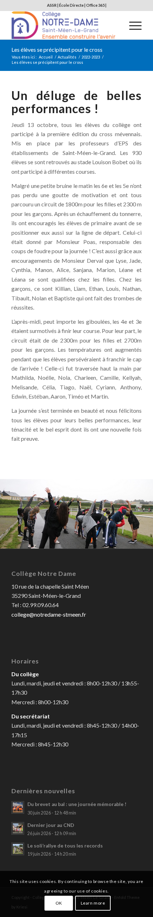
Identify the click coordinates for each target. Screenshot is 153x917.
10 (56, 541)
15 (85, 541)
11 (62, 541)
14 (79, 541)
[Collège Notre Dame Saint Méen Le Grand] (63, 25)
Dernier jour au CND (50, 825)
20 (113, 541)
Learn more (93, 903)
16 (90, 541)
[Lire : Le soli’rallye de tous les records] (17, 849)
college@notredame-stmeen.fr (48, 614)
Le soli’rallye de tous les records (65, 846)
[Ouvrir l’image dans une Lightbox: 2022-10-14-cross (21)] (145, 546)
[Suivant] (137, 511)
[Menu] (132, 25)
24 (136, 541)
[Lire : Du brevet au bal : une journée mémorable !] (17, 807)
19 (107, 541)
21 (119, 541)
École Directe (71, 5)
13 (73, 541)
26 (147, 541)
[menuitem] (132, 25)
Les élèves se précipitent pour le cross (56, 49)
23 (130, 541)
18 (102, 541)
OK (59, 903)
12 (67, 541)
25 (141, 541)
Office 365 (95, 5)
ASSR (52, 5)
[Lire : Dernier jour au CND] (17, 828)
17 (96, 541)
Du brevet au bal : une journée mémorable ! (76, 804)
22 (124, 541)
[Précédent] (16, 511)
